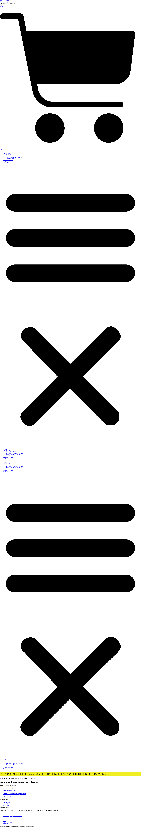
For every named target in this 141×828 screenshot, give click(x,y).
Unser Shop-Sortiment (8, 160)
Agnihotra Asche (10, 158)
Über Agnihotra (6, 153)
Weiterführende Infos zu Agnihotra (14, 157)
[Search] (1, 5)
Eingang (5, 152)
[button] (70, 306)
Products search (4, 3)
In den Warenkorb (11, 796)
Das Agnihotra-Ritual (11, 154)
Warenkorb (5, 161)
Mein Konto (6, 162)
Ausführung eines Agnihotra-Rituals (14, 156)
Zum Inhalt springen (4, 0)
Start (1, 778)
